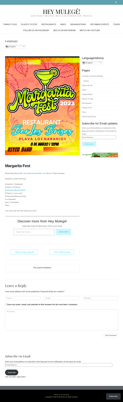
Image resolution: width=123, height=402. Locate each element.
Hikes (63, 24)
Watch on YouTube (90, 30)
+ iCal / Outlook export (62, 252)
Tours (116, 24)
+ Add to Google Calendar (24, 252)
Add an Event (87, 85)
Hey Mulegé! (61, 11)
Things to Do (10, 24)
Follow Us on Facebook (36, 30)
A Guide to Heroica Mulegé (92, 76)
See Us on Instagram (64, 30)
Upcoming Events (99, 24)
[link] (15, 190)
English (12, 47)
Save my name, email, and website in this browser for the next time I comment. (42, 304)
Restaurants (48, 24)
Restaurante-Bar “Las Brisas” (40, 173)
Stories (86, 81)
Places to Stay (29, 24)
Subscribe (63, 232)
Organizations (78, 24)
